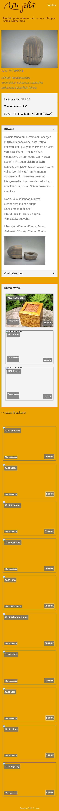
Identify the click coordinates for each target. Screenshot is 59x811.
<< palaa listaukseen (13, 412)
